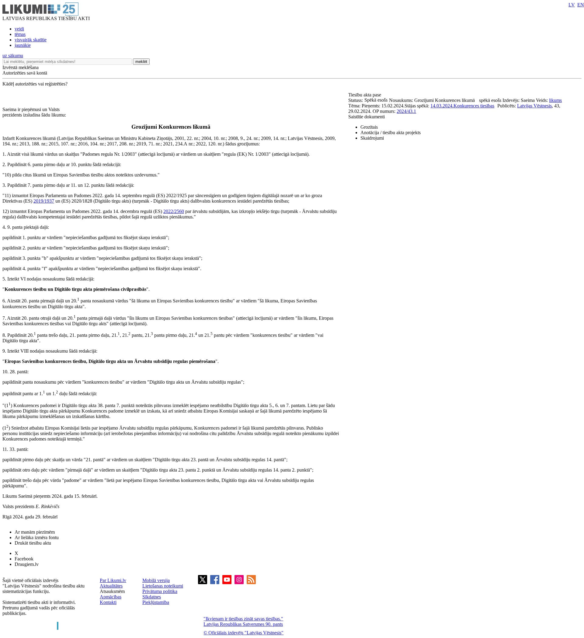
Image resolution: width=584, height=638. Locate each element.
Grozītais (369, 127)
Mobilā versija (156, 580)
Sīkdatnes (151, 596)
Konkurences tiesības (474, 105)
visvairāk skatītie (31, 39)
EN (580, 4)
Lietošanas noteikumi (162, 585)
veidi (19, 28)
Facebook (24, 558)
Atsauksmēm (112, 591)
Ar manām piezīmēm (35, 532)
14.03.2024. (442, 105)
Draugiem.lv (27, 564)
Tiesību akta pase (365, 94)
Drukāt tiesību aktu (33, 543)
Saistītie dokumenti (366, 116)
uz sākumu (12, 55)
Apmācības (110, 596)
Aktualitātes (111, 585)
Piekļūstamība (155, 602)
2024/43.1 (406, 111)
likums (555, 100)
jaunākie (23, 45)
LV (571, 4)
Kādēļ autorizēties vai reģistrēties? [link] (35, 83)
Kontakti (108, 602)
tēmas (20, 34)
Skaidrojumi (372, 138)
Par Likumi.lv (113, 580)
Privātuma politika (159, 591)
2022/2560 (173, 211)
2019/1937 (43, 201)
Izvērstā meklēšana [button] (20, 67)
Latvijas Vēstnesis (534, 105)
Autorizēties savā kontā (24, 72)
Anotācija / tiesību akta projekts (390, 132)
